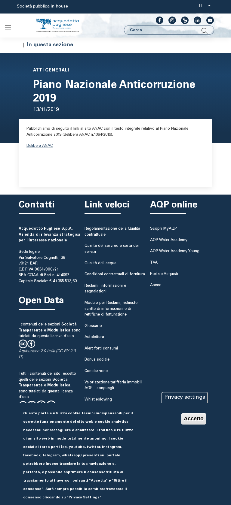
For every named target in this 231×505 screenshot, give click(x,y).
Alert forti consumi (101, 348)
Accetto (194, 419)
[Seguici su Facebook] (157, 20)
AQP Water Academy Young (174, 251)
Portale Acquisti (164, 274)
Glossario (93, 326)
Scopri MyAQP (163, 229)
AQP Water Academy (168, 240)
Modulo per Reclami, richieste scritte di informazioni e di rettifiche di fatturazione (111, 308)
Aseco (156, 285)
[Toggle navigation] (7, 27)
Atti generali (51, 70)
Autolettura (94, 337)
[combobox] (202, 7)
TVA (154, 263)
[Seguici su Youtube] (208, 20)
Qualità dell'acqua (100, 263)
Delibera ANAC (39, 146)
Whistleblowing (98, 399)
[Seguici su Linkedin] (195, 20)
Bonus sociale (97, 359)
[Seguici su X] (182, 20)
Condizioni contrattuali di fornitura (115, 274)
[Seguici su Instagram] (170, 20)
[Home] (62, 25)
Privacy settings (184, 397)
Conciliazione (96, 371)
